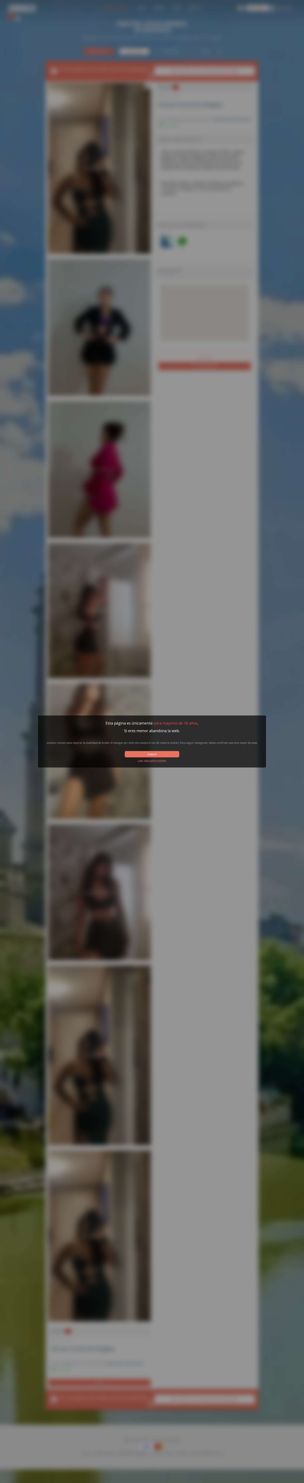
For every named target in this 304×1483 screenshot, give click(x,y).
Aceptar (152, 754)
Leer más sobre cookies (152, 760)
